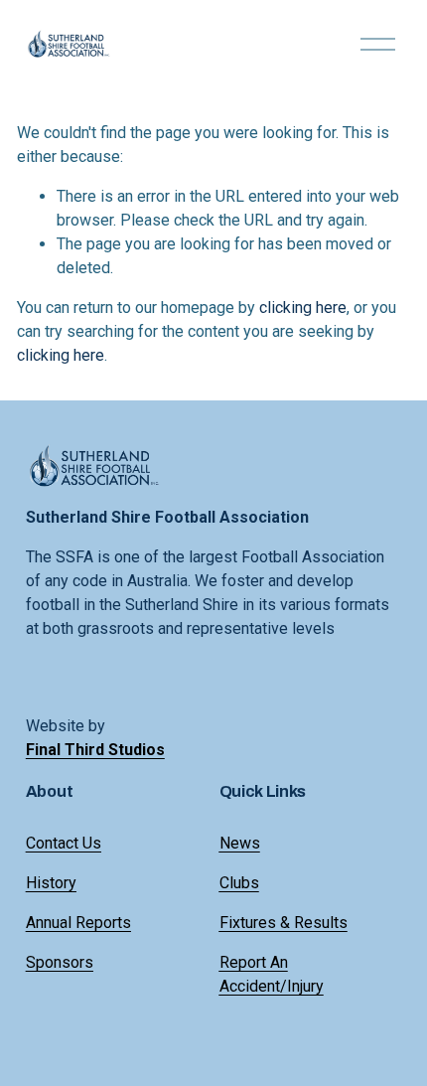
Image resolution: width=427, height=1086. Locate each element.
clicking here (303, 307)
